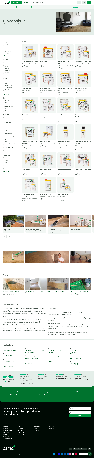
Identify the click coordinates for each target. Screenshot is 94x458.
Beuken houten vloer (8, 356)
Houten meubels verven (31, 358)
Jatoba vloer (28, 363)
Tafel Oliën (73, 352)
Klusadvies (25, 2)
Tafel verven (73, 353)
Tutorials (35, 428)
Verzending (20, 428)
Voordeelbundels (6, 434)
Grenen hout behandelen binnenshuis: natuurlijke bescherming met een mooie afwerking (36, 350)
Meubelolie (50, 352)
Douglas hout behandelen (9, 361)
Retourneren (20, 430)
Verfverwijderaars (6, 436)
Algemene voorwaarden (23, 454)
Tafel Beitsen (73, 350)
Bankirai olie (51, 428)
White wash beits (74, 363)
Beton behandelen (7, 355)
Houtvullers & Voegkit (7, 438)
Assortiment (15, 2)
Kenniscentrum (37, 426)
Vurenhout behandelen (76, 358)
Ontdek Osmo (37, 430)
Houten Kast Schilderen (31, 356)
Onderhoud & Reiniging (7, 430)
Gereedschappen (6, 432)
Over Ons (40, 2)
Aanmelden (80, 415)
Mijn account (21, 434)
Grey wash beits (29, 352)
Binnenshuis (5, 426)
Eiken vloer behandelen (9, 366)
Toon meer (6, 55)
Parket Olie (50, 361)
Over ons (20, 426)
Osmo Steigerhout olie (53, 356)
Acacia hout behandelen (9, 350)
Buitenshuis (5, 428)
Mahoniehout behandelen (54, 350)
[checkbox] (3, 42)
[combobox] (84, 454)
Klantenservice (34, 2)
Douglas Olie (51, 426)
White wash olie (74, 364)
